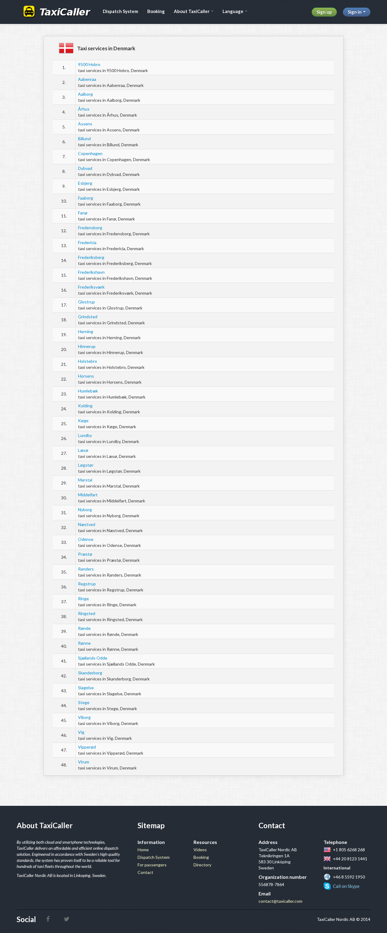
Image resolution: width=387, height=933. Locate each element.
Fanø (82, 212)
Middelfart (88, 494)
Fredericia (87, 242)
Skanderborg (90, 672)
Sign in (355, 12)
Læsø (83, 450)
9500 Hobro (89, 64)
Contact (145, 872)
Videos (200, 849)
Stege (83, 702)
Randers (86, 568)
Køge (83, 420)
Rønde (84, 628)
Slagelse (86, 687)
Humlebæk (88, 390)
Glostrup (86, 301)
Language (233, 11)
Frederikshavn (91, 272)
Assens (85, 123)
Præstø (85, 554)
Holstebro (87, 361)
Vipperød (87, 746)
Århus (83, 108)
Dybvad (85, 168)
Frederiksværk (91, 286)
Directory (202, 864)
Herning (85, 331)
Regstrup (87, 583)
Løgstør (85, 465)
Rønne (84, 643)
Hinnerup (87, 346)
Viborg (84, 717)
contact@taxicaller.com (280, 901)
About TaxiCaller (192, 11)
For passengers (152, 864)
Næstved (86, 524)
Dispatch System (120, 11)
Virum (83, 761)
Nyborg (85, 509)
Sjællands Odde (92, 657)
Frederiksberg (91, 257)
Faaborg (85, 197)
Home (143, 849)
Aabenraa (87, 79)
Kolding (85, 405)
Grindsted (87, 316)
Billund (84, 138)
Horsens (86, 376)
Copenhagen (90, 153)
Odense (85, 539)
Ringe (83, 598)
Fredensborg (90, 227)
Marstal (85, 479)
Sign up (324, 12)
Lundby (85, 435)
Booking (156, 11)
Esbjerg (85, 183)
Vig (81, 732)
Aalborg (85, 94)
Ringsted (86, 613)
